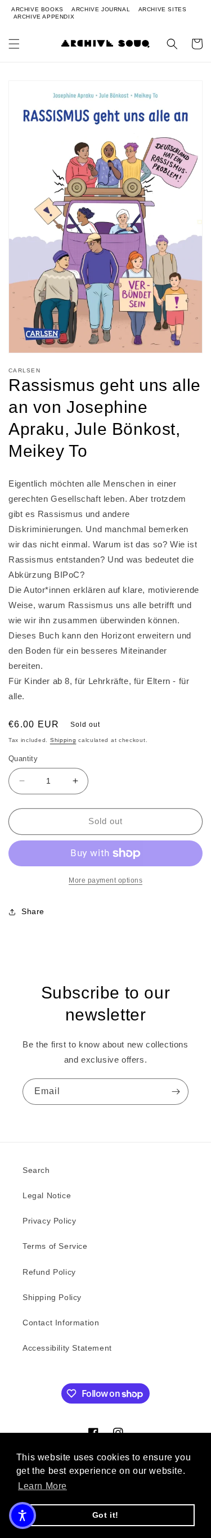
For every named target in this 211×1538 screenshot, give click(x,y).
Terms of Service (55, 1246)
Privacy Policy (49, 1220)
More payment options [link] (105, 880)
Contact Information (61, 1322)
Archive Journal (100, 9)
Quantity (23, 758)
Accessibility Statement (67, 1347)
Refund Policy (49, 1271)
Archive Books (37, 9)
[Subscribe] (175, 1091)
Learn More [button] (42, 1486)
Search (36, 1170)
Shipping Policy (52, 1297)
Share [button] (32, 911)
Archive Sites (162, 9)
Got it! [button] (105, 1514)
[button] (14, 44)
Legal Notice (47, 1195)
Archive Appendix (44, 17)
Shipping (63, 740)
